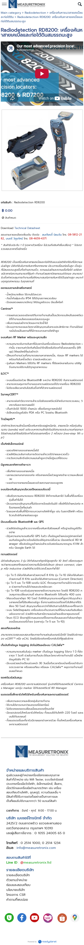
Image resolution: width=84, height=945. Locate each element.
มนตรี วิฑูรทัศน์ (14, 238)
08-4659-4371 (37, 238)
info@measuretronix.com (36, 847)
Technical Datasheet (27, 228)
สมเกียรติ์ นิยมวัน (52, 235)
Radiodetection (35, 13)
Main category (11, 13)
